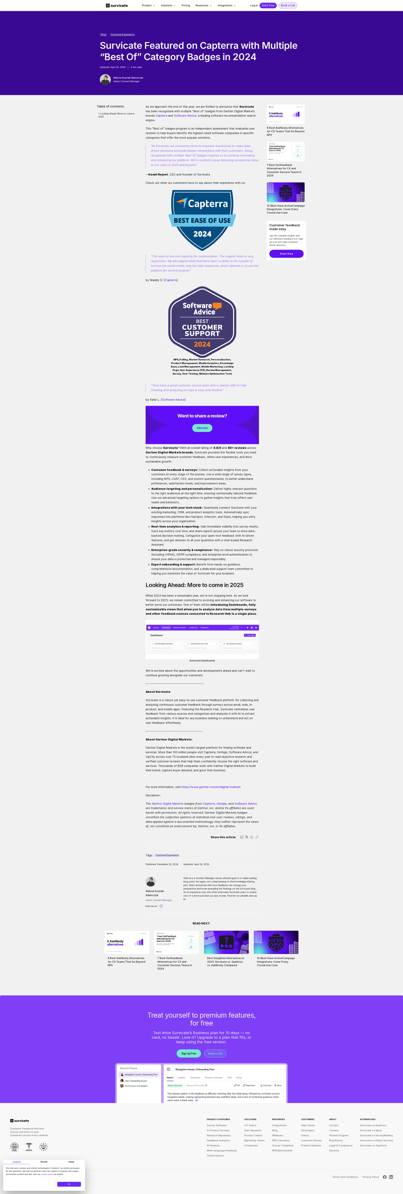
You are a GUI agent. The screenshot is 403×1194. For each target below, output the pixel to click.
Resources (202, 5)
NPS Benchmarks (282, 1150)
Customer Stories (311, 1140)
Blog (103, 34)
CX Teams (250, 1125)
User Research (252, 1130)
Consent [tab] (17, 1162)
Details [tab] (44, 1162)
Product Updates (311, 1145)
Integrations (225, 5)
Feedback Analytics (218, 1140)
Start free (286, 253)
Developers (307, 1130)
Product (147, 5)
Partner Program (339, 1135)
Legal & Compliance (340, 1145)
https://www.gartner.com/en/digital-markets (211, 787)
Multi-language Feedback (222, 1150)
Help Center (308, 1125)
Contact (334, 1125)
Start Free (268, 5)
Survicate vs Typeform (373, 1145)
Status (305, 1135)
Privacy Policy (371, 1176)
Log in (254, 5)
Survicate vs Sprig (371, 1130)
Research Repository (219, 1135)
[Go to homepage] (19, 1120)
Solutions (166, 5)
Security (334, 1150)
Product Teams (253, 1135)
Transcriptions (215, 1155)
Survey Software (217, 1125)
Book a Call (288, 5)
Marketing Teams (254, 1140)
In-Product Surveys (218, 1130)
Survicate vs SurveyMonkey (376, 1135)
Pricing (186, 5)
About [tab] (71, 1162)
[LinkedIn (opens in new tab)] (391, 1177)
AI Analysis (213, 1145)
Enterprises (251, 1145)
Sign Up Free (189, 1053)
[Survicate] (117, 5)
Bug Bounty (336, 1140)
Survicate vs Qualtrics (373, 1125)
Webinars (277, 1135)
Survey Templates (282, 1145)
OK (69, 1184)
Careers (333, 1130)
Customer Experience (122, 34)
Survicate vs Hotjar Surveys (376, 1140)
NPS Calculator (281, 1140)
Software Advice (185, 115)
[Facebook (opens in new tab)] (385, 1177)
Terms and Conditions (345, 1176)
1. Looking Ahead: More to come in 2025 (116, 115)
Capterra (161, 115)
